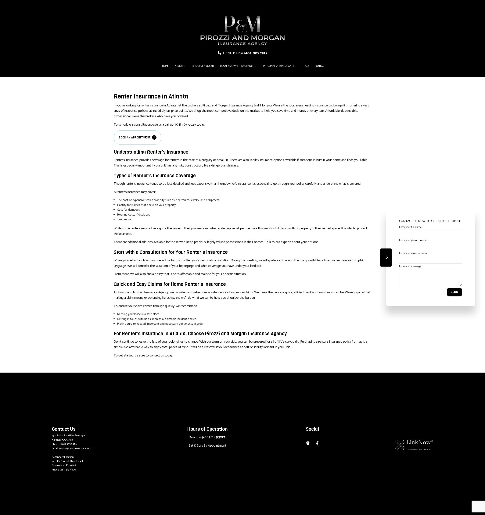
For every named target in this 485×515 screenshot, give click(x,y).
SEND (454, 292)
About (179, 66)
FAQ (306, 66)
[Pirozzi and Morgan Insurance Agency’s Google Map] (308, 444)
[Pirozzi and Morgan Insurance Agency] (242, 30)
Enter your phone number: (413, 240)
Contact (320, 66)
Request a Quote (203, 66)
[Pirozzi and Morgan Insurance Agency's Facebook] (317, 444)
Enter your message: (410, 266)
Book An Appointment (135, 137)
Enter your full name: (410, 227)
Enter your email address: (413, 253)
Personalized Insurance (278, 66)
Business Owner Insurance (237, 66)
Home (165, 66)
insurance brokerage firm (331, 105)
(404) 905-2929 (255, 53)
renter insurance (152, 105)
